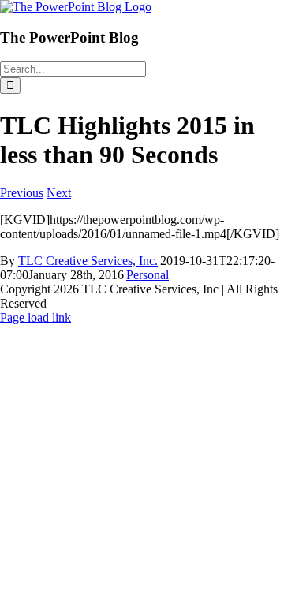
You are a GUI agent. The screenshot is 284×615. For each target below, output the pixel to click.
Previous (21, 192)
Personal (147, 274)
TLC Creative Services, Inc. (88, 260)
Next (59, 192)
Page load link (35, 317)
